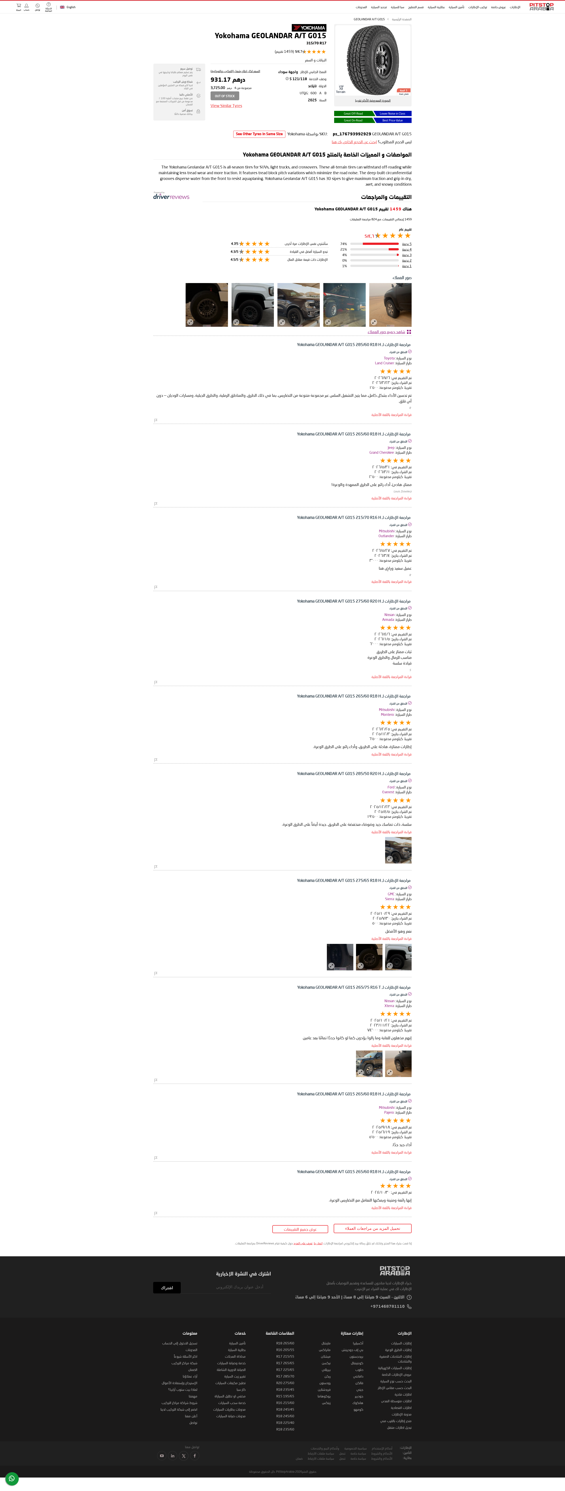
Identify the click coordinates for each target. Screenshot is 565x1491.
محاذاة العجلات (235, 1356)
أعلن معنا (191, 1416)
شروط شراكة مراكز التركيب (179, 1403)
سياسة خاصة (358, 1453)
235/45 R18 (285, 1389)
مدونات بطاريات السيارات (229, 1409)
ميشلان (326, 1356)
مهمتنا (193, 1396)
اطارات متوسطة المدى (396, 1401)
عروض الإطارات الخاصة (397, 1374)
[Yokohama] (309, 30)
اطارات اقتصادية (401, 1408)
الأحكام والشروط (381, 1453)
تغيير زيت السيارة (235, 1376)
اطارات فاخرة (403, 1394)
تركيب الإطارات (477, 7)
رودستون (325, 1383)
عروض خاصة (498, 7)
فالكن (359, 1383)
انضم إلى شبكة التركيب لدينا (178, 1409)
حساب (26, 9)
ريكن (327, 1376)
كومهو (358, 1409)
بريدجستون (356, 1356)
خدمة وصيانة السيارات (231, 1363)
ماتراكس (325, 1350)
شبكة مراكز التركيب (184, 1363)
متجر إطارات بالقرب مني (396, 1421)
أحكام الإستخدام (382, 1448)
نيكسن (326, 1363)
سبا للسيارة (397, 7)
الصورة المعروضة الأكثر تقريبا (373, 100)
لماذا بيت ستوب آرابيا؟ (182, 1389)
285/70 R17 (285, 1376)
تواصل (193, 1423)
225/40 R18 (285, 1423)
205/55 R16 (285, 1350)
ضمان (299, 1458)
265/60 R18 (285, 1343)
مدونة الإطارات (402, 1414)
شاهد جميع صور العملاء (386, 331)
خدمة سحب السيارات (232, 1403)
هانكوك (357, 1403)
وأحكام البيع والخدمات (325, 1448)
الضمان (192, 1370)
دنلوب (359, 1370)
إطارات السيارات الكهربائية (395, 1368)
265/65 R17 (285, 1363)
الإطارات (515, 7)
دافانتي (358, 1376)
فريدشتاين (324, 1389)
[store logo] (540, 7)
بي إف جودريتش (352, 1350)
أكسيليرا (358, 1343)
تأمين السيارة (456, 7)
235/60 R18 (285, 1429)
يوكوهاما (324, 1396)
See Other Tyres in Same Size (259, 134)
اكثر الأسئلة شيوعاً (185, 1356)
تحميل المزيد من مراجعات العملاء (372, 1228)
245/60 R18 (285, 1416)
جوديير (359, 1396)
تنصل (342, 1453)
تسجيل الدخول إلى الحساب (179, 1343)
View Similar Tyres (226, 105)
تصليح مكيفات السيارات (230, 1383)
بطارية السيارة (436, 7)
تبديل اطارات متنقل (399, 1427)
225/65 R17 (285, 1370)
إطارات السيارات (401, 1343)
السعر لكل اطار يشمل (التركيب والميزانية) (235, 71)
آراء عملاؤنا (190, 1376)
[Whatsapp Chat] (11, 1478)
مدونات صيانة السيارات (231, 1416)
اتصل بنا (318, 1243)
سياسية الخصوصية (355, 1448)
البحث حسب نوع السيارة (396, 1381)
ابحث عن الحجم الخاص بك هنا (354, 141)
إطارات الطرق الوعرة (398, 1350)
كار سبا (241, 1389)
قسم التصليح (416, 7)
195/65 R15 (285, 1396)
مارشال (326, 1343)
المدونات (361, 7)
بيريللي (326, 1370)
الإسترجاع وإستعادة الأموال (179, 1383)
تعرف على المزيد (303, 1243)
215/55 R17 (285, 1356)
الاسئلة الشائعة (48, 9)
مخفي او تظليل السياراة (230, 1396)
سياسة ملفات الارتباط (321, 1453)
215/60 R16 (285, 1403)
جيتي (359, 1389)
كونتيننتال (357, 1363)
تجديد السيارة (379, 7)
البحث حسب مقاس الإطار (395, 1388)
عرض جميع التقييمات (300, 1229)
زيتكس (326, 1403)
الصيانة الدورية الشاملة (231, 1370)
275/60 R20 (285, 1383)
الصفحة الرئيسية (402, 19)
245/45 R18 (285, 1409)
